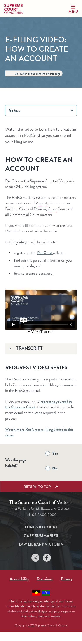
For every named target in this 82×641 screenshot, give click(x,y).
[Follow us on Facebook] (47, 558)
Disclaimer (45, 579)
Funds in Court (41, 527)
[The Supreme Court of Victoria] (17, 9)
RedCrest (45, 253)
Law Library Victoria (41, 544)
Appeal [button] (41, 203)
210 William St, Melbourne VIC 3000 (41, 509)
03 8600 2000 (44, 515)
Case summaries (41, 536)
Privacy (66, 579)
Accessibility (19, 579)
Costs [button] (52, 209)
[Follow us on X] (35, 558)
